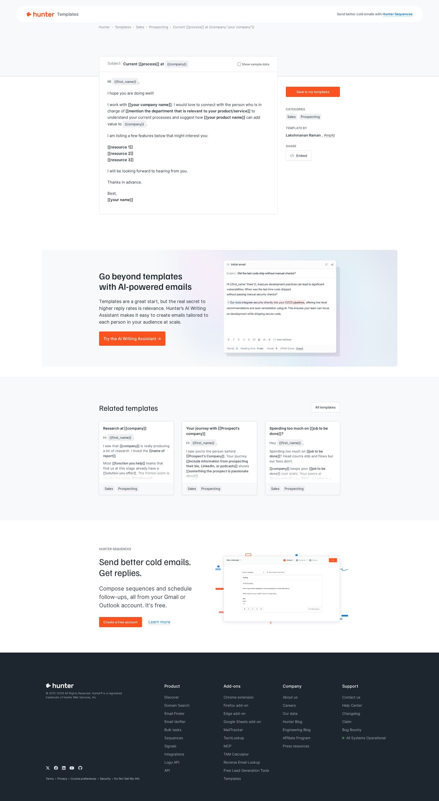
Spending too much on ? (299, 431)
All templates (325, 407)
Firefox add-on (236, 705)
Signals (170, 746)
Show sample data (255, 64)
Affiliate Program (296, 737)
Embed (301, 155)
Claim (346, 721)
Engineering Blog (297, 729)
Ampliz (329, 135)
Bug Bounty (352, 729)
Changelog (351, 713)
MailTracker (233, 729)
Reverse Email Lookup (242, 762)
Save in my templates (313, 91)
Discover (171, 697)
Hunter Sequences (398, 14)
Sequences (173, 737)
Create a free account (120, 622)
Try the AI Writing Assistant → (132, 338)
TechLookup (234, 737)
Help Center (352, 705)
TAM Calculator (236, 754)
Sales (140, 27)
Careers (289, 705)
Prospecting (158, 27)
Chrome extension (239, 697)
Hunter (104, 27)
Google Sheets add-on (242, 721)
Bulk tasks (172, 729)
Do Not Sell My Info (127, 779)
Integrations (174, 754)
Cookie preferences (83, 779)
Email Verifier (174, 721)
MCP (227, 746)
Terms (50, 779)
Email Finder (174, 713)
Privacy (62, 779)
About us (290, 697)
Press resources (296, 746)
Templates (123, 27)
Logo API (171, 762)
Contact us (351, 697)
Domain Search (177, 705)
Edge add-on (234, 713)
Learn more (159, 622)
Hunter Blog (292, 721)
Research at (125, 428)
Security (105, 779)
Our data (290, 713)
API (167, 770)
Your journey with (213, 431)
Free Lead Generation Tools (246, 770)
